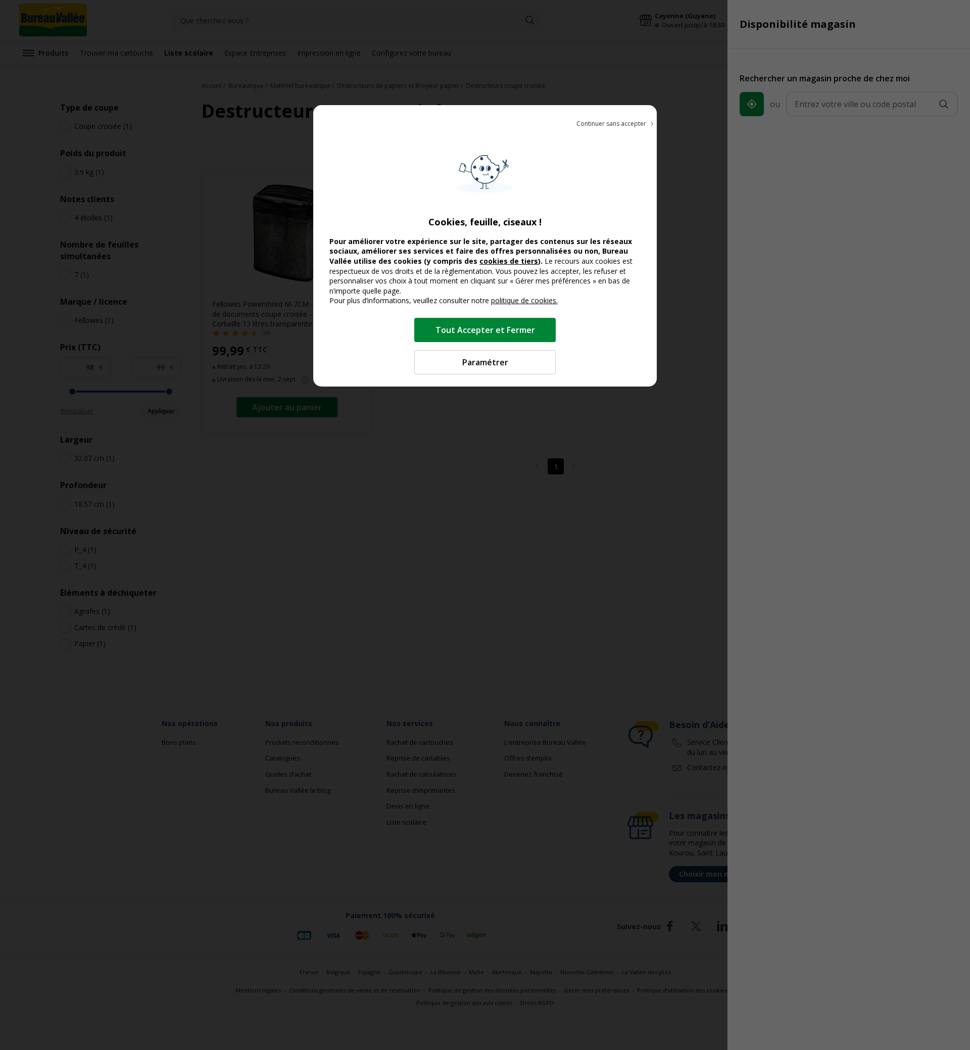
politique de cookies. (524, 300)
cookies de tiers (508, 261)
